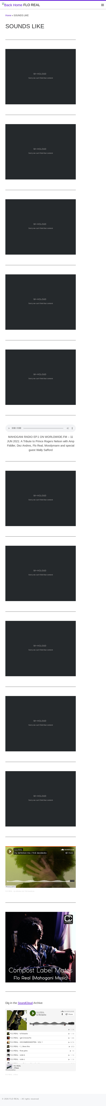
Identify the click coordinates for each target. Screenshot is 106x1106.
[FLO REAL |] (12, 5)
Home (8, 15)
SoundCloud (25, 1002)
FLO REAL (8, 891)
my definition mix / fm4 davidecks (24, 891)
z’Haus (16, 1074)
